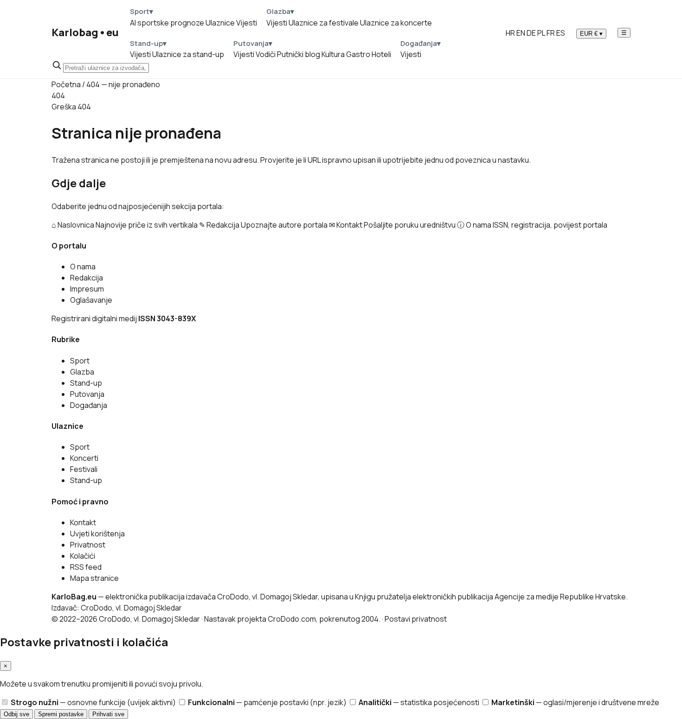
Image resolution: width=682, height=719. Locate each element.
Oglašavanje (91, 300)
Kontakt (83, 522)
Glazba (82, 372)
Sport (80, 361)
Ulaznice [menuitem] (220, 23)
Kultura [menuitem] (333, 54)
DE (531, 33)
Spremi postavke (61, 714)
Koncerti (84, 458)
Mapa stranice (94, 578)
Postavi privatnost (416, 619)
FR (551, 33)
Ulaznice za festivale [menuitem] (324, 23)
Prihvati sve (108, 714)
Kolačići (82, 556)
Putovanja (87, 394)
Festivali (83, 469)
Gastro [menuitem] (358, 54)
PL (541, 33)
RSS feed (86, 567)
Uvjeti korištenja (97, 533)
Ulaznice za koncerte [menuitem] (396, 23)
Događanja (88, 405)
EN (520, 33)
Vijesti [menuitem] (246, 23)
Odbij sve (16, 714)
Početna (66, 84)
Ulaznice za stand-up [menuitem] (188, 54)
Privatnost (87, 545)
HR (510, 33)
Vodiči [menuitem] (266, 54)
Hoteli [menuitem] (381, 54)
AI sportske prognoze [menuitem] (167, 23)
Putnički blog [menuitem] (298, 54)
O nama (83, 266)
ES (560, 33)
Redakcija (86, 278)
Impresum (87, 289)
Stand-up (86, 383)
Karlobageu (85, 32)
